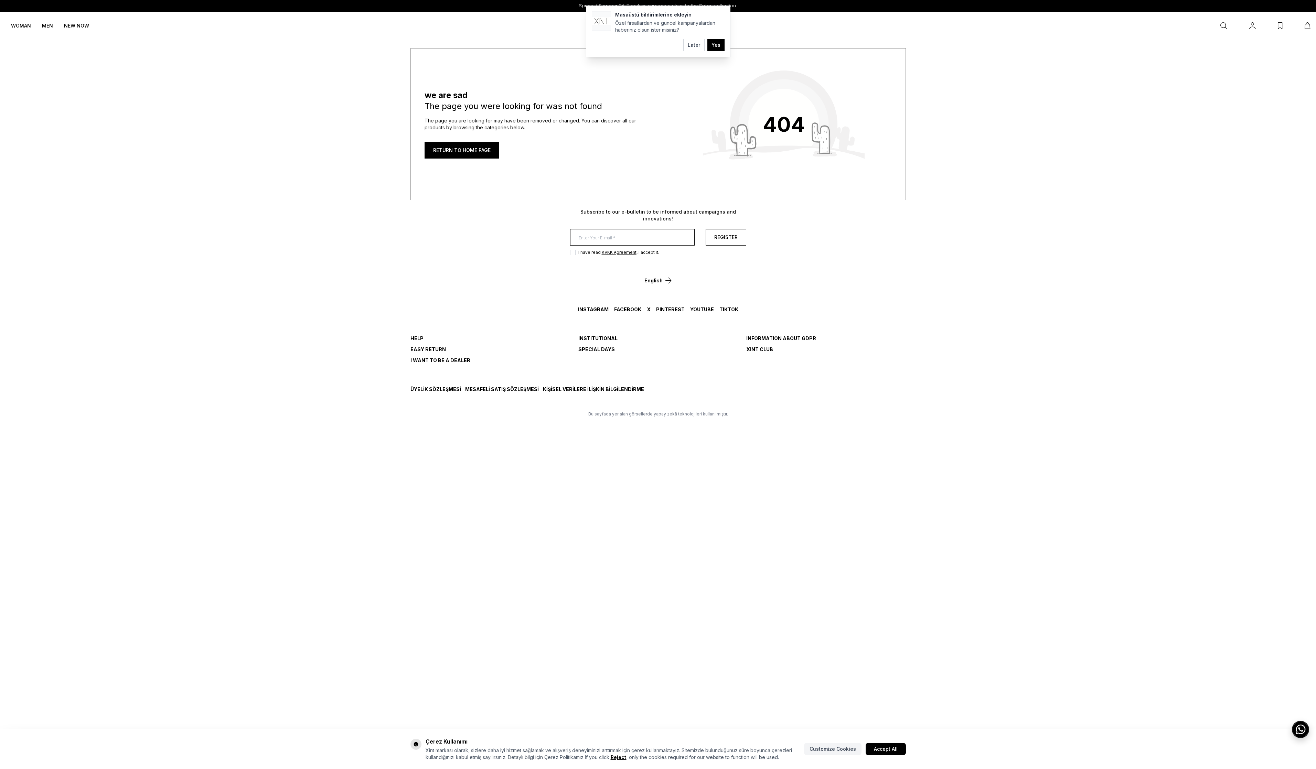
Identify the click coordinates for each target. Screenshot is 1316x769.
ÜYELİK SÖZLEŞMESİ (435, 389)
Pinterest (670, 309)
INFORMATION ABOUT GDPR (781, 338)
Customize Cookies (833, 749)
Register (726, 237)
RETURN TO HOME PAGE (462, 150)
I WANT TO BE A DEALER (440, 360)
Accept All (886, 749)
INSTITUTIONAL (598, 338)
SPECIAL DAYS (596, 349)
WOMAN (21, 26)
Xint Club (759, 349)
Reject (618, 757)
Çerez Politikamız (564, 757)
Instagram (593, 309)
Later (694, 45)
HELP (417, 338)
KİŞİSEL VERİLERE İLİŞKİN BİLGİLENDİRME (593, 389)
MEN (47, 26)
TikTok (728, 309)
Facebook (627, 309)
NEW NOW (76, 26)
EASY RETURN (428, 349)
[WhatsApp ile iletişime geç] (1300, 729)
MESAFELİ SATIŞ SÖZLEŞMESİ (502, 389)
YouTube (702, 309)
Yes (716, 45)
